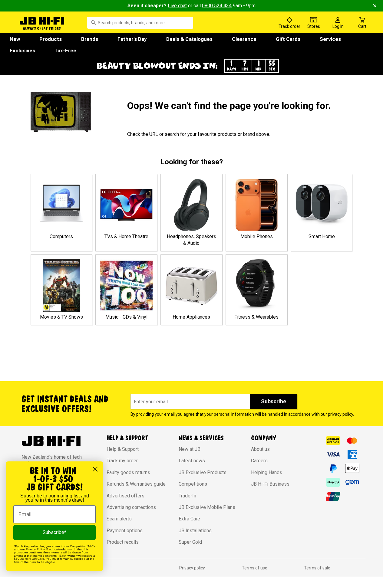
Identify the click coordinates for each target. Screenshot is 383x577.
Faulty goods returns (128, 472)
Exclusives (22, 51)
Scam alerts (119, 519)
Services (330, 39)
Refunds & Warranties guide (136, 484)
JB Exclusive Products (202, 472)
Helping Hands (266, 472)
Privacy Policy (35, 549)
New (15, 39)
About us (260, 449)
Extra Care (189, 519)
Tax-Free (65, 51)
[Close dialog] (95, 469)
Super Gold (190, 542)
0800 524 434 (217, 5)
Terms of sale (317, 568)
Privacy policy (192, 568)
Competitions (193, 484)
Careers (259, 461)
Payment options (125, 530)
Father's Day (132, 39)
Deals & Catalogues (189, 39)
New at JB (189, 449)
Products (50, 39)
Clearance (244, 39)
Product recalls (123, 542)
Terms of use (254, 568)
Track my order (122, 461)
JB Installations (195, 530)
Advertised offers (125, 496)
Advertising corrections (131, 507)
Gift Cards (288, 39)
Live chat (177, 5)
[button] (191, 65)
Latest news (192, 461)
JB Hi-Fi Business (270, 484)
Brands (89, 39)
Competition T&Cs (82, 546)
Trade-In (187, 496)
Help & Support (123, 449)
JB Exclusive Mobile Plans (207, 507)
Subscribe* (54, 532)
